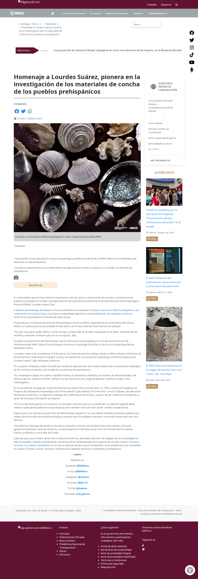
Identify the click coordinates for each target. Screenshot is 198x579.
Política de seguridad (112, 563)
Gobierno (166, 4)
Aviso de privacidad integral (116, 553)
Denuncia (64, 554)
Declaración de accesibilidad (116, 549)
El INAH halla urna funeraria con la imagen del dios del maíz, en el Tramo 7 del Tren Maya (164, 370)
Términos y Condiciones (114, 560)
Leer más (118, 540)
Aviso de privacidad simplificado (118, 556)
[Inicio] (53, 13)
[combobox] (146, 24)
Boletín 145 (35, 285)
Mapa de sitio (108, 567)
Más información (160, 160)
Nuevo (175, 50)
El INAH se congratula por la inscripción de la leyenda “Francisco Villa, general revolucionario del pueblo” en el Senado (163, 218)
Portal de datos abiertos (114, 546)
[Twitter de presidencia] (143, 549)
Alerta (62, 551)
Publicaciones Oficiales (72, 537)
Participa (64, 533)
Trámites (152, 4)
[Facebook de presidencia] (143, 546)
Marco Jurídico (67, 540)
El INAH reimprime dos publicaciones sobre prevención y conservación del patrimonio (163, 282)
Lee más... (152, 238)
